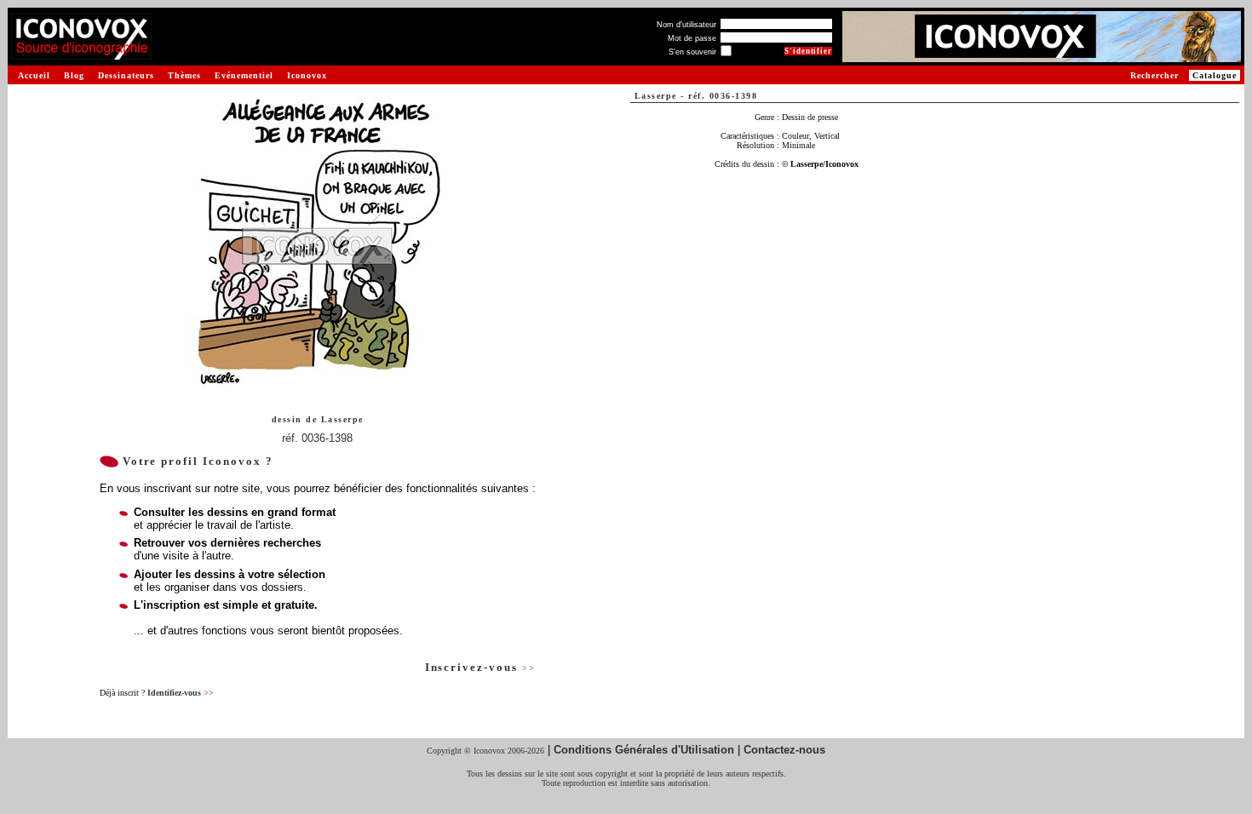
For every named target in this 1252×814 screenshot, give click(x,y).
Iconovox (307, 75)
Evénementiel (244, 75)
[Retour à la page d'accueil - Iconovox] (81, 53)
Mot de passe (692, 38)
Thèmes (184, 75)
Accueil (34, 75)
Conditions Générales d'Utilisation (644, 749)
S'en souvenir (692, 52)
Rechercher (1154, 75)
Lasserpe (342, 419)
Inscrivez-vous (480, 667)
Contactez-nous (784, 749)
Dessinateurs (126, 75)
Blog (74, 75)
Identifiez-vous (180, 692)
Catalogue (1214, 75)
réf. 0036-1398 (317, 438)
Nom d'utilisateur (686, 24)
